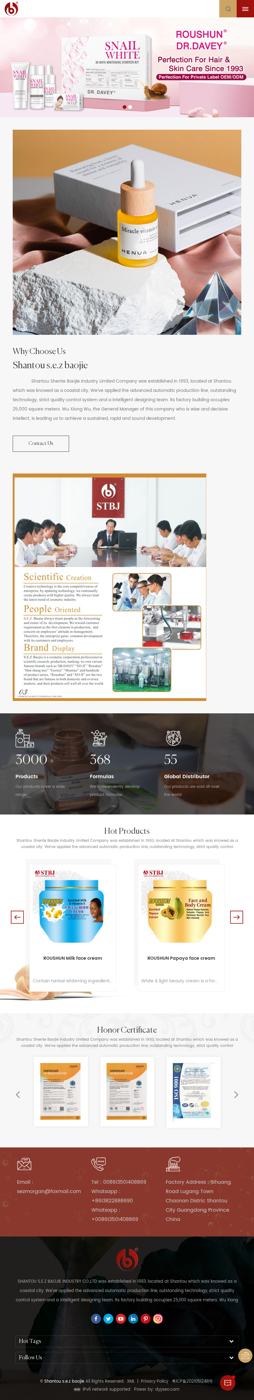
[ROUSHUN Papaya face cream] (73, 908)
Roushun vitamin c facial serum (181, 958)
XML (131, 1381)
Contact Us (40, 443)
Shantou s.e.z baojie (50, 365)
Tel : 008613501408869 (118, 1182)
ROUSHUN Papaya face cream (73, 958)
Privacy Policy (154, 1381)
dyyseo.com (167, 1389)
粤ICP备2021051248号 (192, 1381)
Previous (17, 917)
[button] (29, 68)
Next (236, 917)
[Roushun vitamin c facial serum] (181, 908)
